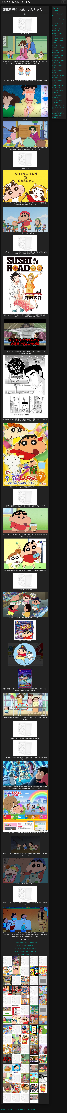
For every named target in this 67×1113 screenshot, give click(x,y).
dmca (3, 1109)
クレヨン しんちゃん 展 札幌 (58, 71)
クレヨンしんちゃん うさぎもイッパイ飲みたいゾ (58, 40)
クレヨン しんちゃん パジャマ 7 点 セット (58, 46)
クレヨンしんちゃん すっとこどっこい (25, 951)
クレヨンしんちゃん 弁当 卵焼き (57, 51)
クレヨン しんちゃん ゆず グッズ (58, 30)
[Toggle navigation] (63, 1)
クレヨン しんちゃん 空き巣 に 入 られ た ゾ (58, 107)
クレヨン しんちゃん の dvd (58, 20)
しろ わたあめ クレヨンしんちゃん (58, 86)
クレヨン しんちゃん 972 (58, 66)
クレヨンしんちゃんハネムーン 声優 (58, 61)
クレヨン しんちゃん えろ (15, 2)
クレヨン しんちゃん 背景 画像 (58, 96)
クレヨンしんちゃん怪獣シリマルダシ (58, 76)
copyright (31, 1109)
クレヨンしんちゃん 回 (57, 15)
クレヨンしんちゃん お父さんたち (57, 91)
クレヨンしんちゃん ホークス (57, 25)
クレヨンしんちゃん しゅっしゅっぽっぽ (25, 948)
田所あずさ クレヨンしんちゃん (58, 35)
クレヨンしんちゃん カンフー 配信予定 (57, 56)
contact (10, 1109)
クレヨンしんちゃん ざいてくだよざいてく (25, 942)
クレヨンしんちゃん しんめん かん (25, 945)
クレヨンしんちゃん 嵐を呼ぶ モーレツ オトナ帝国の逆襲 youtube (58, 114)
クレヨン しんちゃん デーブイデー (58, 81)
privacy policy (20, 1109)
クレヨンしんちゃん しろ (25, 954)
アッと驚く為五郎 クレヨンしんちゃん (58, 101)
